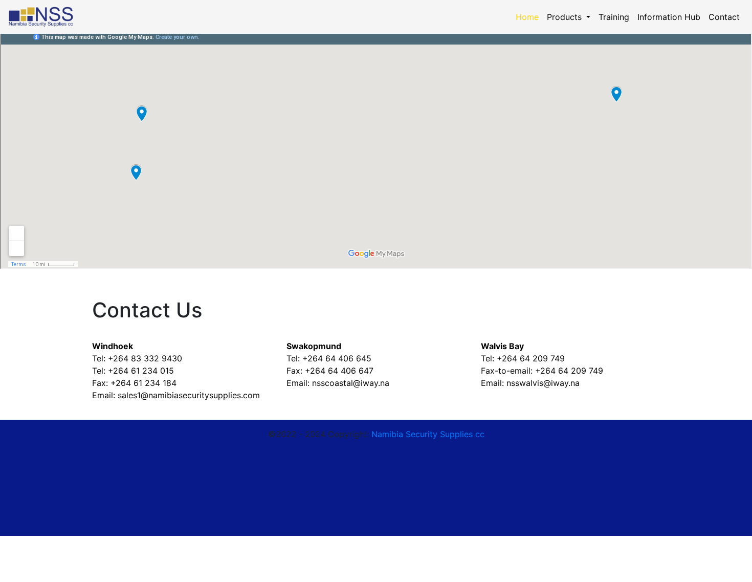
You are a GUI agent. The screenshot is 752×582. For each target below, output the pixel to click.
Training (614, 17)
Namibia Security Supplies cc (427, 434)
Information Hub (668, 17)
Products (565, 17)
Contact (724, 17)
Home (529, 17)
